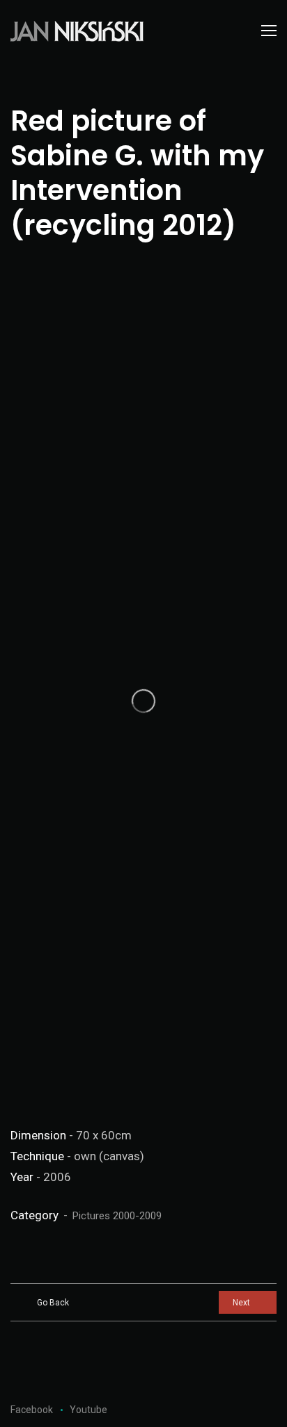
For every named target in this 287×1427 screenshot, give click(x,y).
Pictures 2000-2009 (117, 1216)
